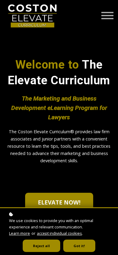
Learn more (19, 233)
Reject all (41, 246)
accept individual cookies (59, 233)
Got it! (79, 246)
